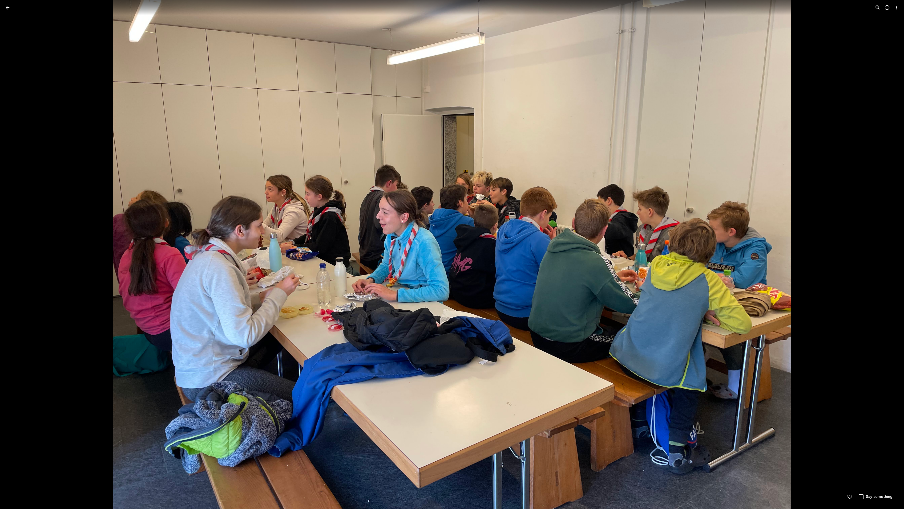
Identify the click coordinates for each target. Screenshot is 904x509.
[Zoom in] (877, 7)
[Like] (850, 497)
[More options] (896, 7)
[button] (13, 254)
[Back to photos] (7, 7)
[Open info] (887, 7)
